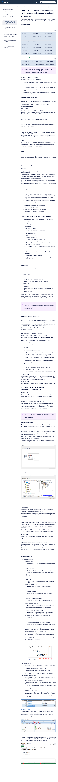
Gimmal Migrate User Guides (7, 19)
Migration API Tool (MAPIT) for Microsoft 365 (9, 31)
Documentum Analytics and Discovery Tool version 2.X (10, 41)
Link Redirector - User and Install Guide (10, 34)
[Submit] (41, 2)
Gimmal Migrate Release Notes (8, 9)
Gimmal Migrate (26, 6)
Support (37, 2)
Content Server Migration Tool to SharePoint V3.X (9, 37)
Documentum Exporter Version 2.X (9, 43)
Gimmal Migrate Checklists (7, 11)
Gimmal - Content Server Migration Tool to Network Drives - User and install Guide (9, 27)
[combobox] (48, 2)
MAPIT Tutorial (5, 14)
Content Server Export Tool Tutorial (8, 16)
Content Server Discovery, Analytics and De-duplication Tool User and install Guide (9, 22)
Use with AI (52, 6)
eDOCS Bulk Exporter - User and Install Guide (9, 47)
